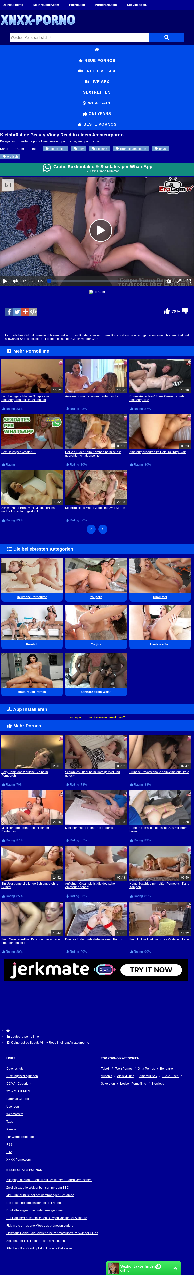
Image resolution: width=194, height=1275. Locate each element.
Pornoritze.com (106, 5)
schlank (101, 149)
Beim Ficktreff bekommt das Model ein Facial (159, 939)
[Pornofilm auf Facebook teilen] (9, 312)
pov (81, 149)
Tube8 (105, 1068)
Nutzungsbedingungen (22, 1076)
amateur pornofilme (62, 141)
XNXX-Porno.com (18, 1160)
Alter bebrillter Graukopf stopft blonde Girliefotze (39, 1248)
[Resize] (179, 281)
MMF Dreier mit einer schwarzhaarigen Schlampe (40, 1195)
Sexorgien (108, 1084)
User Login (13, 1106)
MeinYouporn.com (46, 5)
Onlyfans (99, 113)
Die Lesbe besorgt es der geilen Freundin (34, 1203)
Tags (9, 1122)
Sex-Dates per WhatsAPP (18, 452)
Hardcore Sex (160, 644)
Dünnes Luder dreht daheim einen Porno (93, 939)
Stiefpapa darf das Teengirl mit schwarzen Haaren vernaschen (49, 1180)
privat (162, 149)
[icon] (97, 50)
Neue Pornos (99, 60)
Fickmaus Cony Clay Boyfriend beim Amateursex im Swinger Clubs (52, 1233)
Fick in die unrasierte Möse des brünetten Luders (39, 1225)
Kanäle (11, 1129)
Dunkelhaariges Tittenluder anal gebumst (34, 1210)
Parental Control (17, 1099)
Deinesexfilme (13, 5)
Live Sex (99, 82)
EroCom (18, 149)
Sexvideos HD (137, 5)
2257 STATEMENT (19, 1091)
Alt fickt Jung (125, 1076)
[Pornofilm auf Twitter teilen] (17, 312)
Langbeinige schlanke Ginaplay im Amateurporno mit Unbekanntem (25, 398)
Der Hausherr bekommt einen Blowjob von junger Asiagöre (46, 1218)
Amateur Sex (148, 1076)
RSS (9, 1144)
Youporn (96, 597)
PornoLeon (77, 5)
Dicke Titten (170, 1076)
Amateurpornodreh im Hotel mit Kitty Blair (157, 452)
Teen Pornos (123, 1068)
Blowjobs (158, 1084)
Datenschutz (14, 1068)
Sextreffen (97, 92)
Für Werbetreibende (20, 1137)
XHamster (160, 597)
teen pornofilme (88, 141)
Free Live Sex (99, 71)
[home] (99, 1030)
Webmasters (14, 1114)
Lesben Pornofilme (133, 1084)
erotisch (12, 156)
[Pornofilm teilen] (25, 312)
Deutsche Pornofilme (32, 597)
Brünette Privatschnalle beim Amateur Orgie (159, 772)
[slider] (23, 265)
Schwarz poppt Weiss (96, 692)
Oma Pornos (146, 1068)
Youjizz (96, 644)
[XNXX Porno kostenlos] (38, 29)
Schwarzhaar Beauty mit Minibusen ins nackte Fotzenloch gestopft (28, 509)
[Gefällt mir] (167, 312)
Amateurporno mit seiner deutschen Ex (91, 396)
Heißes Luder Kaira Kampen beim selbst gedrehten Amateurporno (93, 454)
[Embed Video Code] (33, 312)
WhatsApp (99, 103)
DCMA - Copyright (18, 1084)
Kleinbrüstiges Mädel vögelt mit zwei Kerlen (95, 508)
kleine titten (57, 149)
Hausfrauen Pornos (32, 692)
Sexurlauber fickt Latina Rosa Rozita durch (35, 1241)
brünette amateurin (132, 149)
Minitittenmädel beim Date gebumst (89, 828)
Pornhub (32, 644)
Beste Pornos (99, 124)
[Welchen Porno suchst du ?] (166, 37)
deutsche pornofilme (34, 141)
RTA (9, 1152)
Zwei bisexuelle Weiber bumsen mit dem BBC (37, 1187)
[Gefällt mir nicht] (185, 312)
